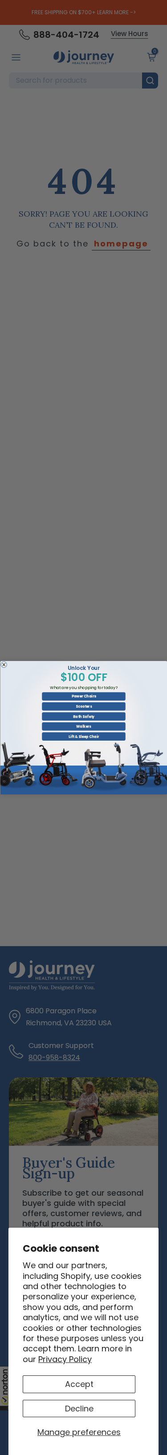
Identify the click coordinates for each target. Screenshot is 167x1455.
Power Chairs (83, 696)
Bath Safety (83, 716)
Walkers (83, 726)
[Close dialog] (4, 664)
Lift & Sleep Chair (83, 736)
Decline (79, 1408)
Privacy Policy (65, 1359)
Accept (79, 1384)
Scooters (83, 706)
